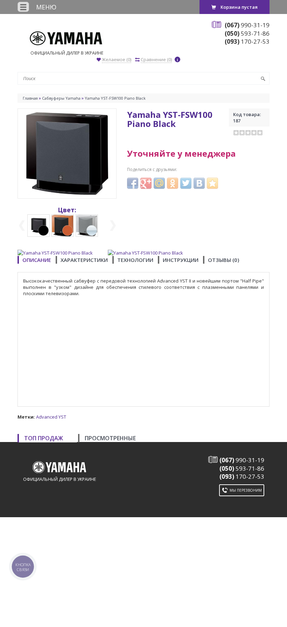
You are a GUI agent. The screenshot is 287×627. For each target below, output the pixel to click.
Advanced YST (51, 417)
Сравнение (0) (156, 59)
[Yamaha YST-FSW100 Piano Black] (67, 153)
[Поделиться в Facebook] (132, 183)
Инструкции (180, 259)
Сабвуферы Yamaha (61, 98)
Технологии (135, 259)
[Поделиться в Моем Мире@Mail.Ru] (159, 183)
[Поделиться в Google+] (146, 183)
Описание (36, 259)
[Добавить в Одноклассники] (172, 183)
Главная (30, 98)
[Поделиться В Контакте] (199, 183)
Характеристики (84, 259)
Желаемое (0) (116, 59)
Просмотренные (110, 438)
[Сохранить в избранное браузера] (212, 183)
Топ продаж (43, 438)
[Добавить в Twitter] (185, 183)
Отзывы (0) (223, 259)
